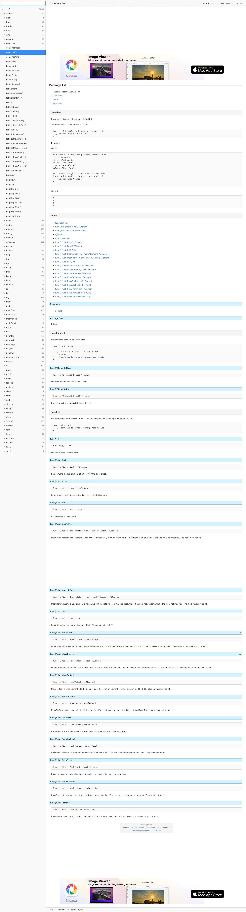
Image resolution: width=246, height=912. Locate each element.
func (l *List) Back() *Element (68, 242)
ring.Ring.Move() (14, 202)
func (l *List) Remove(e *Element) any (72, 296)
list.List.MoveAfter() (15, 134)
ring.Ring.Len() (13, 193)
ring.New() (11, 180)
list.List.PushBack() (15, 152)
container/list (12, 52)
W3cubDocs (54, 3)
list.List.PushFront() (15, 161)
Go (51, 909)
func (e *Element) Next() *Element (71, 226)
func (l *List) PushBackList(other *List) (73, 285)
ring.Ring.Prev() (13, 211)
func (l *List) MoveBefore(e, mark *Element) (75, 269)
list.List (9, 102)
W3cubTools (207, 3)
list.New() (10, 175)
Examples (57, 103)
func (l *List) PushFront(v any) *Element (73, 289)
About (239, 3)
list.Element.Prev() (14, 98)
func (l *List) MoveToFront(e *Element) (73, 277)
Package (58, 311)
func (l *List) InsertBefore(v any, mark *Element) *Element (82, 257)
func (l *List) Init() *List (65, 250)
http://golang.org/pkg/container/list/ (147, 830)
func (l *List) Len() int (65, 261)
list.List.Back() (12, 107)
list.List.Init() (12, 116)
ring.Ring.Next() (13, 207)
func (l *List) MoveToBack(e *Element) (73, 273)
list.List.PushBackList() (16, 157)
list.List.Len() (12, 129)
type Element (61, 223)
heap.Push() (12, 79)
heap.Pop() (11, 75)
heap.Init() (11, 66)
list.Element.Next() (14, 93)
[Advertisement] (134, 31)
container (62, 909)
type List (59, 234)
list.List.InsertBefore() (16, 125)
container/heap (13, 48)
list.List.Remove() (14, 170)
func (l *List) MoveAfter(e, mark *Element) (74, 265)
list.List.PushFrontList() (16, 166)
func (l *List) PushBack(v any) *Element (73, 281)
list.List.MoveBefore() (16, 139)
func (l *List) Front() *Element (68, 246)
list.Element (11, 88)
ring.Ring (10, 184)
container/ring (12, 57)
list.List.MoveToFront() (16, 148)
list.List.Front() (13, 111)
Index (55, 99)
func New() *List (62, 238)
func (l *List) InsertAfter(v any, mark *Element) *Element (81, 254)
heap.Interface (13, 70)
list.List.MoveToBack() (16, 143)
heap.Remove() (13, 84)
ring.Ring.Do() (12, 189)
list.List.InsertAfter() (15, 120)
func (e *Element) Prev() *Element (71, 230)
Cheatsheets (225, 3)
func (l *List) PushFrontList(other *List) (73, 292)
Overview (57, 95)
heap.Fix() (11, 61)
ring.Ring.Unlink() (14, 216)
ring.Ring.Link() (13, 198)
